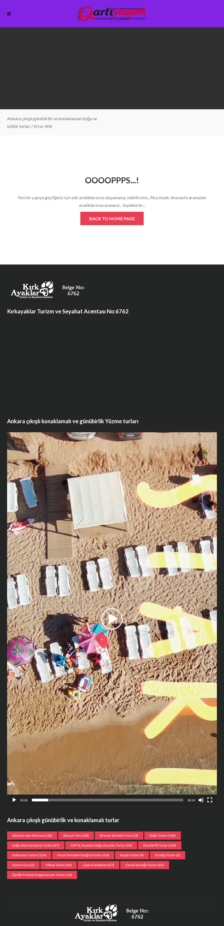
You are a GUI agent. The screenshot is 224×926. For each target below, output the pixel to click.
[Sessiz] (201, 800)
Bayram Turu (76, 835)
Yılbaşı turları (59, 865)
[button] (112, 619)
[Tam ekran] (210, 800)
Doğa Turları (162, 835)
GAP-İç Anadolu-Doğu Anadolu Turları (101, 845)
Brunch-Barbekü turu (119, 835)
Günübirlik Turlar (159, 845)
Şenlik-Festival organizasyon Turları (42, 875)
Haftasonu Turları (29, 855)
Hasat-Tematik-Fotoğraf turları (83, 855)
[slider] (107, 800)
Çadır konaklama (98, 865)
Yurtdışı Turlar (167, 855)
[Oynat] (14, 800)
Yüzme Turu (23, 865)
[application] (112, 618)
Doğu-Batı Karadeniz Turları (35, 845)
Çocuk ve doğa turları (144, 865)
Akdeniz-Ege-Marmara (32, 835)
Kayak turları (132, 855)
